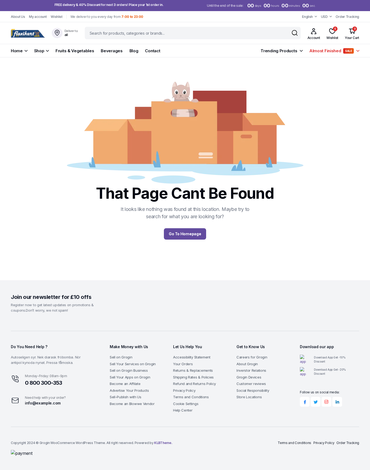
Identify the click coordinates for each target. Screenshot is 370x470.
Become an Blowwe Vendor (132, 404)
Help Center (182, 410)
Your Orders (183, 364)
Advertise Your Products (129, 390)
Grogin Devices (248, 377)
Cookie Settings (185, 404)
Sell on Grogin (121, 357)
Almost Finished (330, 50)
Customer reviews (251, 383)
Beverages (111, 50)
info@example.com (43, 403)
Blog (133, 50)
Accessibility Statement (191, 357)
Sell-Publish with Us (125, 397)
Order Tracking (347, 17)
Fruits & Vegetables (75, 50)
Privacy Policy (184, 390)
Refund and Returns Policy (194, 383)
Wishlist (56, 17)
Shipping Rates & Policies (193, 377)
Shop (39, 50)
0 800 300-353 (43, 383)
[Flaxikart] (28, 33)
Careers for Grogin (251, 357)
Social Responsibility (252, 390)
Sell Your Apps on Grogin (130, 377)
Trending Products (279, 50)
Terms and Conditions (191, 397)
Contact (152, 50)
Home (17, 50)
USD (324, 17)
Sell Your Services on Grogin (133, 364)
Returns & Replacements (193, 370)
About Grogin (247, 364)
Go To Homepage (185, 233)
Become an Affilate (125, 383)
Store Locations (249, 397)
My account (38, 17)
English (307, 17)
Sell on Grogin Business (129, 370)
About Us (18, 17)
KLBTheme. (163, 443)
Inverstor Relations (251, 370)
